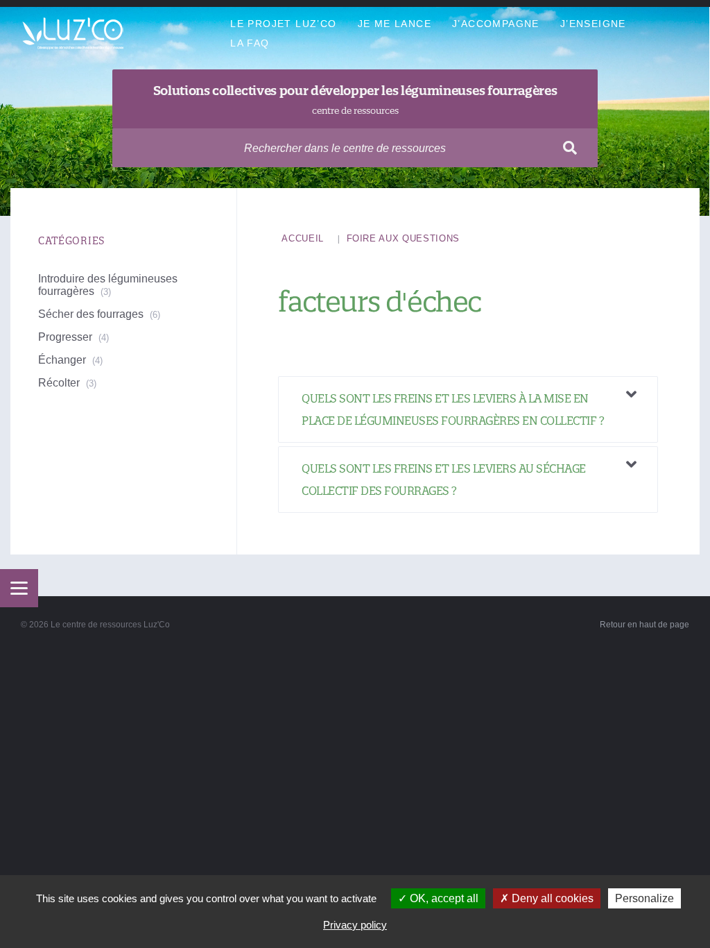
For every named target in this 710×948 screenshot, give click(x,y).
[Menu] (19, 588)
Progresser (65, 337)
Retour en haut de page (644, 624)
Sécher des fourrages (91, 314)
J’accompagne (495, 23)
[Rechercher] (570, 148)
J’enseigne (593, 23)
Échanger (62, 360)
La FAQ (249, 43)
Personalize (644, 898)
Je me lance (394, 23)
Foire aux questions (403, 238)
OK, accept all (442, 898)
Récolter (59, 383)
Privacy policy (355, 925)
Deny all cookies (551, 898)
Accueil (303, 238)
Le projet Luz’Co (283, 23)
